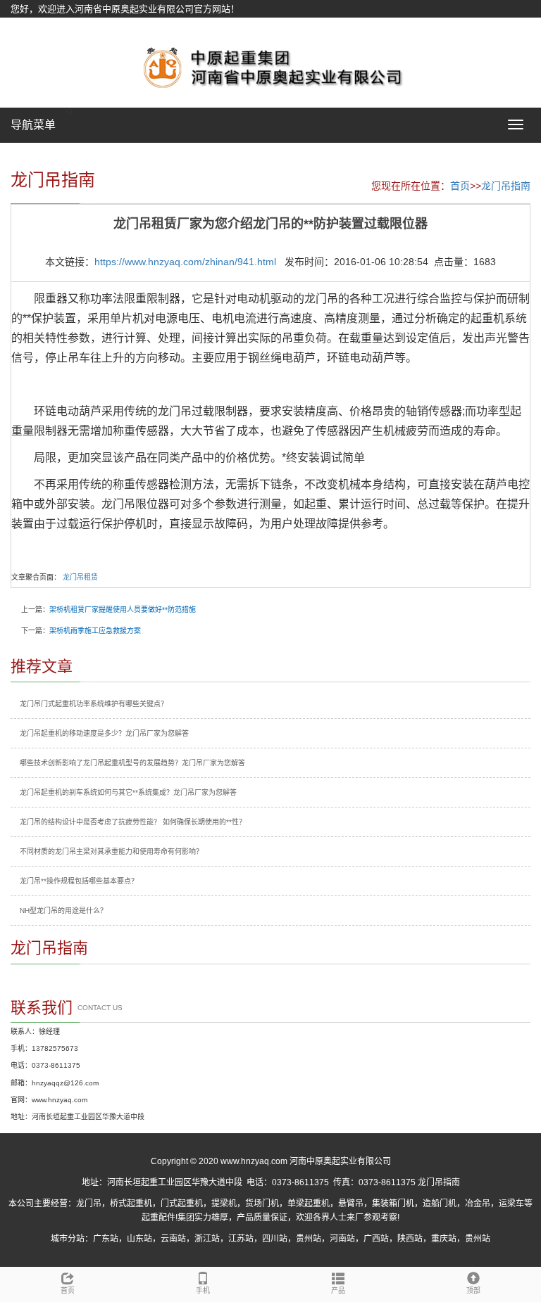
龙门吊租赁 (80, 577)
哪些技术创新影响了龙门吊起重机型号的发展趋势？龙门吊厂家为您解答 (132, 763)
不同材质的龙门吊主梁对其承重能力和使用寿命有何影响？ (111, 851)
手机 (203, 1290)
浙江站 (207, 1239)
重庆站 (443, 1239)
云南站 (173, 1239)
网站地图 (29, 26)
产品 (338, 1290)
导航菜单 (33, 125)
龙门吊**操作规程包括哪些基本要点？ (79, 881)
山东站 (139, 1239)
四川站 (274, 1239)
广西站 (376, 1239)
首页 (460, 185)
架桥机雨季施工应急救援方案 (95, 630)
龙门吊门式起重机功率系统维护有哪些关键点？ (94, 704)
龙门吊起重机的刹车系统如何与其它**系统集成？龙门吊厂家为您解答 (128, 792)
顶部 (473, 1290)
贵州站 (308, 1239)
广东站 (105, 1239)
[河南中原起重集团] (270, 66)
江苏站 (241, 1239)
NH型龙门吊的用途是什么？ (63, 910)
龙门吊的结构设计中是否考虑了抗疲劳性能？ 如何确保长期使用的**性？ (133, 822)
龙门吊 (88, 1203)
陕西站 (410, 1239)
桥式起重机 (131, 1203)
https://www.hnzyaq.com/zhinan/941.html (185, 261)
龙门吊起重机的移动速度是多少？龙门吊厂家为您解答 (104, 733)
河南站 (342, 1239)
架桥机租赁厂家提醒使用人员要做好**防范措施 (122, 609)
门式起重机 (182, 1203)
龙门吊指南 (505, 185)
